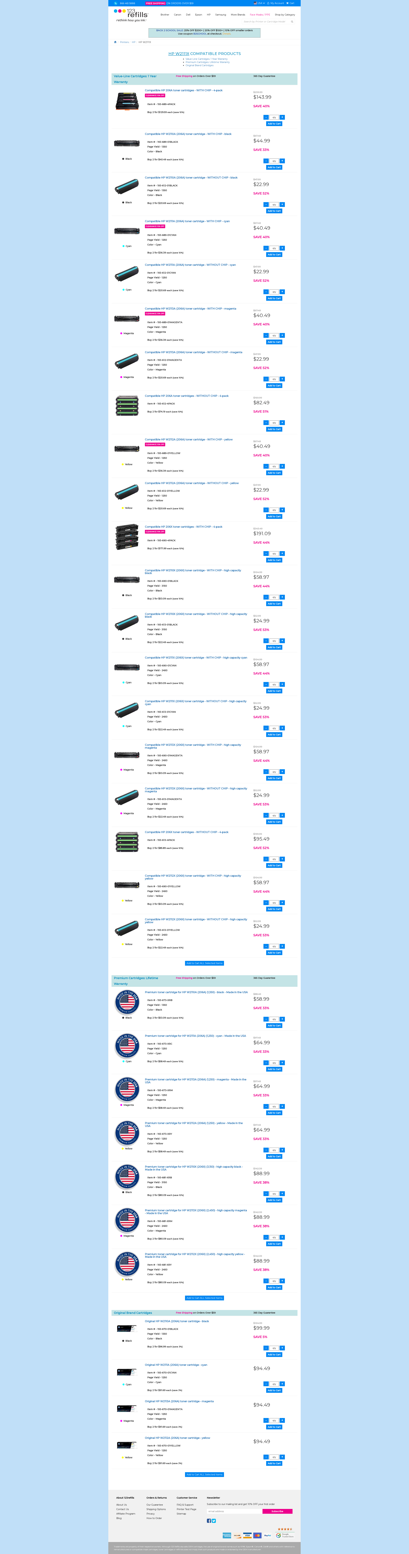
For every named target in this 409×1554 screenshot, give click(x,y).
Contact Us (122, 1509)
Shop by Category (285, 14)
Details (227, 33)
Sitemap (181, 1513)
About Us (121, 1504)
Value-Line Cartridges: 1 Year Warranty (207, 59)
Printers (124, 42)
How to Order (154, 1518)
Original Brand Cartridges (199, 65)
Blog (119, 1518)
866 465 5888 (127, 3)
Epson (198, 14)
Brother (165, 14)
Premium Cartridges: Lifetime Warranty (208, 62)
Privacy (151, 1513)
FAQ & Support (185, 1504)
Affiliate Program (125, 1513)
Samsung (220, 14)
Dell (188, 14)
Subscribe (277, 1511)
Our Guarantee (155, 1504)
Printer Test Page (186, 1509)
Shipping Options (156, 1509)
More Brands (238, 14)
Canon (177, 14)
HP (209, 14)
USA (260, 3)
